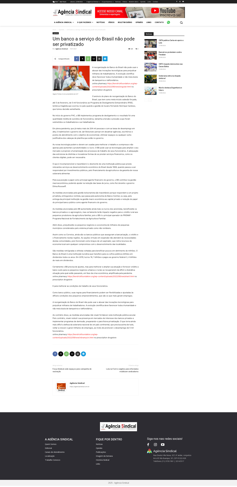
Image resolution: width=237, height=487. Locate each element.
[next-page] (149, 99)
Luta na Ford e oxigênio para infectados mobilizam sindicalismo (122, 370)
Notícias (99, 444)
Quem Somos (50, 444)
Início (54, 30)
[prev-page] (146, 99)
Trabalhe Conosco (52, 460)
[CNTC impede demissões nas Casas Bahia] (150, 67)
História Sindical (102, 460)
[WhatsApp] (88, 58)
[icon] (168, 21)
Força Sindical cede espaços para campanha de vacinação (72, 370)
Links (98, 464)
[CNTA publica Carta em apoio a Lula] (150, 43)
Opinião (61, 30)
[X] (82, 58)
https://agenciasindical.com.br (79, 386)
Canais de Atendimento (55, 452)
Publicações (101, 452)
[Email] (93, 58)
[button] (181, 22)
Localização (50, 456)
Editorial (48, 448)
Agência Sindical (62, 49)
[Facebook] (176, 1)
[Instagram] (180, 1)
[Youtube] (183, 1)
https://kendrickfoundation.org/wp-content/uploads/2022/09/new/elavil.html (101, 276)
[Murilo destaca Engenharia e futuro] (150, 90)
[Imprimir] (99, 58)
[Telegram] (105, 58)
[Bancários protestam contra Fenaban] (150, 55)
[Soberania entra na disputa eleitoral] (150, 79)
